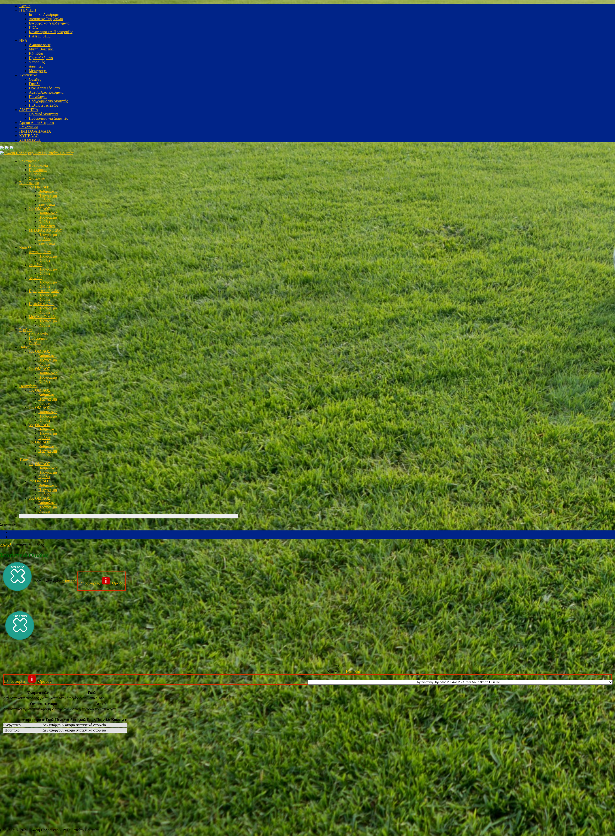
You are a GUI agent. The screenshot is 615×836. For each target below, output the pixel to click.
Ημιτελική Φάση (42, 304)
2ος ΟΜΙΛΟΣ (39, 209)
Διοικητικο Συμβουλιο (46, 19)
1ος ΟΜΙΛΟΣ (39, 187)
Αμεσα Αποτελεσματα (36, 123)
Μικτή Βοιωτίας (41, 49)
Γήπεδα (34, 84)
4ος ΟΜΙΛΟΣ (39, 442)
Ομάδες (35, 79)
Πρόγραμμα (38, 170)
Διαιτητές (36, 66)
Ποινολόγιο (38, 97)
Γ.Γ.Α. (33, 27)
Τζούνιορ (26, 459)
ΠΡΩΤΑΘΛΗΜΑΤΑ (35, 131)
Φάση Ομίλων (40, 252)
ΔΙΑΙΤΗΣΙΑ (28, 110)
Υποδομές (37, 62)
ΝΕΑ (23, 40)
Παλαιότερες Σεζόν (43, 105)
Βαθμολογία (38, 165)
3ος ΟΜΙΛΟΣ (39, 425)
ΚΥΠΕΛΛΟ (29, 136)
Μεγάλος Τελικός (42, 317)
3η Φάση (36, 278)
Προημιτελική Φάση (44, 291)
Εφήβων (25, 330)
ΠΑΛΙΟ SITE (40, 36)
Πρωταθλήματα (41, 58)
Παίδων (25, 347)
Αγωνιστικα (28, 75)
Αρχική (5, 545)
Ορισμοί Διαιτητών (43, 114)
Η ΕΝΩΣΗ (27, 10)
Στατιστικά (37, 178)
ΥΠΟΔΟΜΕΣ (30, 140)
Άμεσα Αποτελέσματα (46, 92)
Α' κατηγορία (29, 161)
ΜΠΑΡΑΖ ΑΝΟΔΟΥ (45, 230)
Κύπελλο (36, 53)
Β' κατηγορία (29, 183)
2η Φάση (36, 265)
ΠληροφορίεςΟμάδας (101, 583)
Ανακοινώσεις (39, 45)
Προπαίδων (28, 386)
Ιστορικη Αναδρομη (44, 14)
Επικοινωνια (28, 127)
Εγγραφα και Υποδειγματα (49, 23)
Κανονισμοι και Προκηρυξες (51, 32)
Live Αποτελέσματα (44, 88)
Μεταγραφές (38, 71)
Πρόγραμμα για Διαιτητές (48, 101)
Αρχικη (25, 6)
